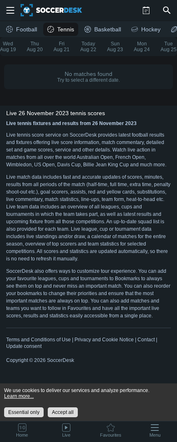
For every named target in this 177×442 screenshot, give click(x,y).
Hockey (151, 29)
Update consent (24, 346)
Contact (146, 340)
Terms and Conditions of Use (38, 340)
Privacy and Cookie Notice (104, 340)
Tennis (65, 29)
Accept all (63, 412)
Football (26, 29)
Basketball (107, 29)
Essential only (24, 412)
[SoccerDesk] (56, 10)
